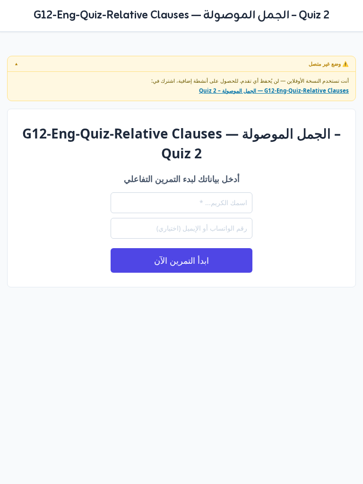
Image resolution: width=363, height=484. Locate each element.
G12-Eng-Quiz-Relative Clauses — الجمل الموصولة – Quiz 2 (274, 90)
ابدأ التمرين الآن (181, 260)
